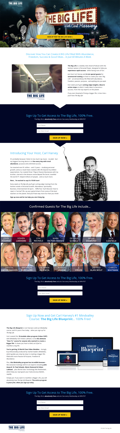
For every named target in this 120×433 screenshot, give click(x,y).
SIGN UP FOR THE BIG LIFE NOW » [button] (60, 37)
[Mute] (60, 91)
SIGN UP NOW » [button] (60, 138)
